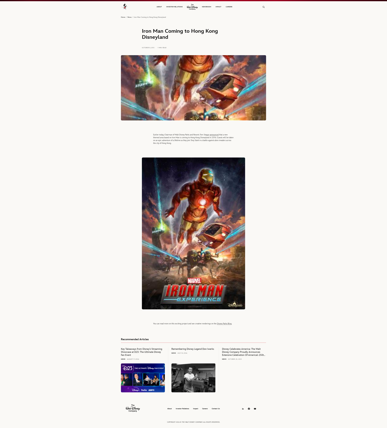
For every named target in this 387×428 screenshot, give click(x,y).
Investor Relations (174, 7)
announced (214, 135)
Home (123, 17)
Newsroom (206, 7)
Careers (229, 7)
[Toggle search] (263, 7)
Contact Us (216, 409)
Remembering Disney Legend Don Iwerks (192, 349)
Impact (218, 7)
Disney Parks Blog (224, 323)
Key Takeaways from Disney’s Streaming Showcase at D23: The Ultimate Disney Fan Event (141, 352)
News (129, 17)
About (159, 7)
